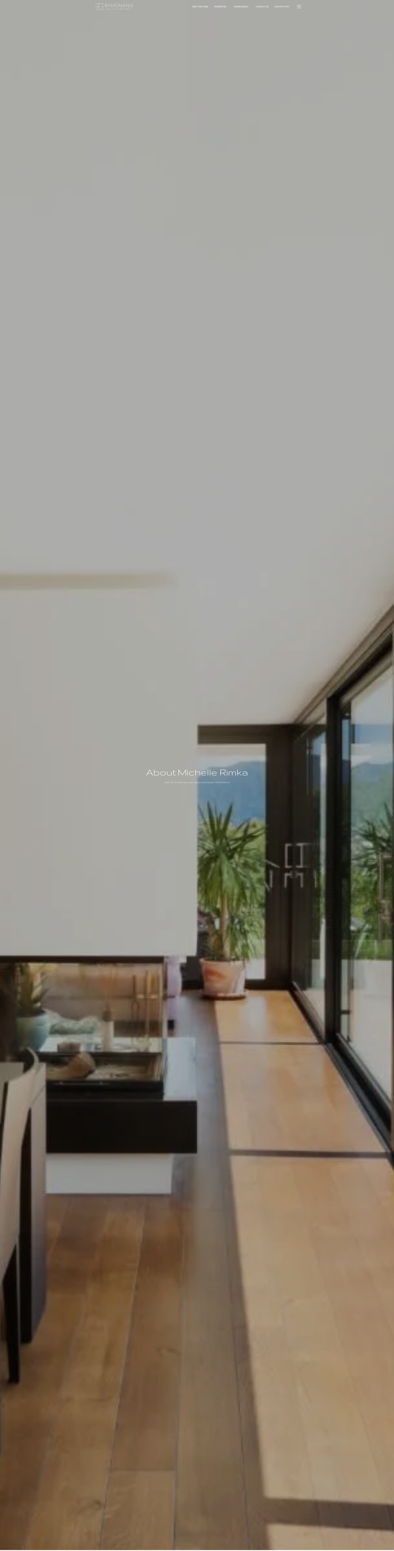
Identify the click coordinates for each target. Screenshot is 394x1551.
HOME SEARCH (241, 6)
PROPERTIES (220, 6)
